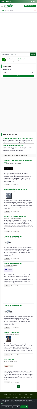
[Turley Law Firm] (18, 366)
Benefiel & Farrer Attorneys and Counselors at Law (18, 161)
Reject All (16, 406)
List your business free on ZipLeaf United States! (18, 138)
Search (33, 54)
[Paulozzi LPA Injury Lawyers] (18, 242)
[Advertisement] (18, 31)
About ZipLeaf (13, 394)
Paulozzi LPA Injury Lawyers (13, 236)
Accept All (24, 406)
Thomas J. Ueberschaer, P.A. (13, 332)
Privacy (8, 397)
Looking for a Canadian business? (13, 145)
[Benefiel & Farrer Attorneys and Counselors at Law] (18, 168)
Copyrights (15, 397)
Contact (26, 394)
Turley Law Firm (9, 360)
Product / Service (7, 69)
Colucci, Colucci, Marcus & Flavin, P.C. (15, 189)
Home (2, 10)
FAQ (20, 394)
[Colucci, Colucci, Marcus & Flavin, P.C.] (18, 195)
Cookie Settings (6, 406)
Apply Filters (18, 76)
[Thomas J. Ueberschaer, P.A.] (18, 339)
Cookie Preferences (25, 397)
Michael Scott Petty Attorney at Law (15, 216)
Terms (31, 394)
